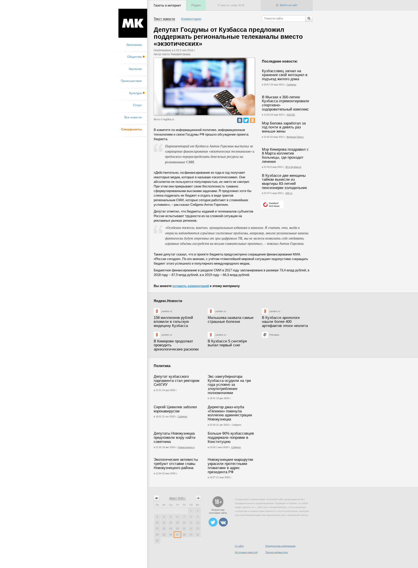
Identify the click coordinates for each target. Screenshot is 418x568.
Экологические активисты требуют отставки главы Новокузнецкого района (176, 463)
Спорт (137, 105)
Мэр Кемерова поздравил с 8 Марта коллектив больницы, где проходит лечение (285, 155)
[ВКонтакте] (239, 120)
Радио (196, 5)
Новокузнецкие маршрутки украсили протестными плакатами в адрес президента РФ (230, 465)
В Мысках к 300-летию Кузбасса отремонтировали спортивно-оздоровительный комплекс (285, 103)
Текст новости (164, 19)
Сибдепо (291, 84)
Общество (134, 56)
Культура (135, 93)
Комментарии (191, 19)
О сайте (239, 546)
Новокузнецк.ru (186, 447)
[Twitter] (246, 120)
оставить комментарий (190, 286)
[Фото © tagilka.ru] (204, 86)
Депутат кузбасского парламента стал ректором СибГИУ (176, 380)
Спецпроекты (131, 129)
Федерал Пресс (295, 137)
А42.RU (291, 114)
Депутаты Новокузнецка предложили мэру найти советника (175, 437)
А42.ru (288, 193)
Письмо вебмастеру (276, 552)
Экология (135, 69)
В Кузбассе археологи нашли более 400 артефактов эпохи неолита (285, 322)
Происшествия (131, 81)
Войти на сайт (289, 5)
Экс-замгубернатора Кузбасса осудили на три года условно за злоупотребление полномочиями (229, 384)
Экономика (134, 44)
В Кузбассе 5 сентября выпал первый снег (227, 343)
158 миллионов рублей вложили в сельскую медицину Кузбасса (173, 322)
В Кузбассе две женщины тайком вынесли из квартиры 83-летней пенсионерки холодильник (284, 181)
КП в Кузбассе (293, 167)
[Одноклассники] (252, 120)
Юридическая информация (280, 546)
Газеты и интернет (167, 5)
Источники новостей (246, 552)
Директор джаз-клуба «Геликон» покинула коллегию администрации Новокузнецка (230, 413)
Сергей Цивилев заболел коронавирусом (175, 409)
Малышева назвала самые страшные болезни (230, 320)
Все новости (133, 117)
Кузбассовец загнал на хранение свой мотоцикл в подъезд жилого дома (284, 75)
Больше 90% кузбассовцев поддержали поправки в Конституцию (231, 437)
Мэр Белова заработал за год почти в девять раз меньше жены (284, 127)
